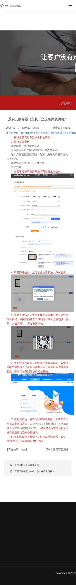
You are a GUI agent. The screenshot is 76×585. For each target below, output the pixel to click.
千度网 (11, 5)
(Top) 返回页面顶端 (57, 449)
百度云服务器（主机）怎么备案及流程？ (34, 471)
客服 (23, 449)
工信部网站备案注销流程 (27, 464)
